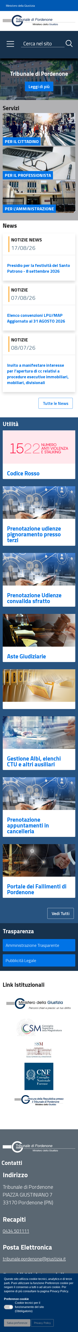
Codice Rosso (23, 473)
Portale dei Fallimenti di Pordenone (36, 889)
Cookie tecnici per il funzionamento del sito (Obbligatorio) (29, 1307)
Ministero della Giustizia (20, 5)
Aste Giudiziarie (26, 656)
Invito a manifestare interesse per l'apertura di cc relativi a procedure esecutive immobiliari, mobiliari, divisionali (38, 374)
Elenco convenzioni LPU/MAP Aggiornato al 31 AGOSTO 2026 (36, 318)
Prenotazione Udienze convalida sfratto (34, 598)
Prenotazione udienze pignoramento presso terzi (34, 534)
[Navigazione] (10, 44)
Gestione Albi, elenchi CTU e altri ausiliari (34, 761)
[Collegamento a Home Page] (39, 20)
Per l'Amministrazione (29, 209)
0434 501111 (16, 1230)
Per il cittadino (22, 141)
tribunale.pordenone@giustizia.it (34, 1258)
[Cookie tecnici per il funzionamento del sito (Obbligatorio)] (8, 1307)
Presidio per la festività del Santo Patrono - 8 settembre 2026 (38, 268)
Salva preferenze (17, 1323)
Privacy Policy (42, 1323)
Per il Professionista (28, 175)
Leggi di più (39, 86)
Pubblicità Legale (21, 960)
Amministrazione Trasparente (32, 945)
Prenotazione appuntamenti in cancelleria (28, 825)
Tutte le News (55, 403)
